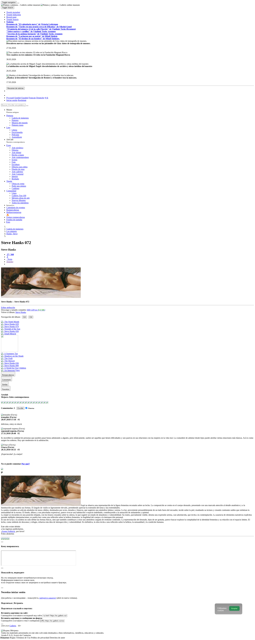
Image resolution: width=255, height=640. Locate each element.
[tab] (10, 254)
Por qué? (26, 464)
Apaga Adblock (8, 531)
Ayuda (4, 635)
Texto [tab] (9, 259)
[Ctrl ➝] (9, 353)
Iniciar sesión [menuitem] (11, 100)
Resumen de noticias (15, 88)
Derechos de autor (57, 638)
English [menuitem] (17, 98)
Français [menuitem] (32, 98)
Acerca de (17, 635)
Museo (12, 111)
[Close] (27, 105)
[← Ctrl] (8, 334)
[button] (13, 12)
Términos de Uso (23, 638)
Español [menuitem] (24, 98)
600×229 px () (36, 310)
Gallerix (12, 626)
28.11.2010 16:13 (8, 449)
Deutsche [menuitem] (40, 98)
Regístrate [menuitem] (22, 100)
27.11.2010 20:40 (8, 433)
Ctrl (24, 317)
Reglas (13, 638)
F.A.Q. (10, 635)
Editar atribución (8, 307)
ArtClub (15, 140)
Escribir (20, 408)
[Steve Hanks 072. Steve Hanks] (41, 297)
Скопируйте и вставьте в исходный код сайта (21, 615)
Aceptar (234, 608)
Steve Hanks (20, 312)
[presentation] (130, 264)
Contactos (26, 635)
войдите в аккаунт (47, 598)
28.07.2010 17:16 (8, 419)
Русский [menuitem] (10, 98)
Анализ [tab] (9, 262)
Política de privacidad (40, 638)
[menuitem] (46, 98)
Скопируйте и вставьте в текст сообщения (20, 621)
